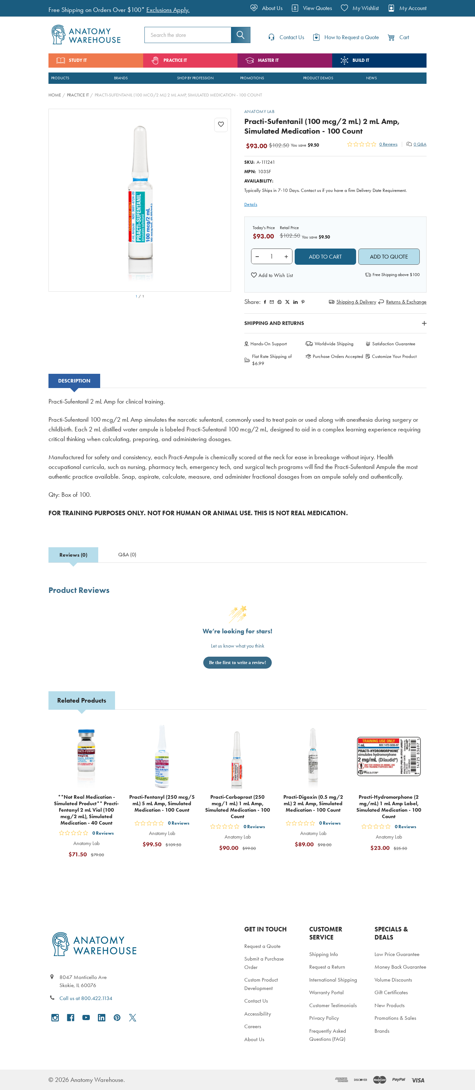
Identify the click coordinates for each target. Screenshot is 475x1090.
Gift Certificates (391, 992)
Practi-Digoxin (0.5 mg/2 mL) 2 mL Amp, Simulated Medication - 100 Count (313, 803)
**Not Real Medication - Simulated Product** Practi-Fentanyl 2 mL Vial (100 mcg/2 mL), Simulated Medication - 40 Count (86, 810)
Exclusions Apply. (168, 10)
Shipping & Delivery (356, 302)
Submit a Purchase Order (264, 962)
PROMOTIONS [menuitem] (252, 78)
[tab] (74, 381)
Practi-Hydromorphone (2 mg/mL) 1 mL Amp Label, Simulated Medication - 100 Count (388, 806)
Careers (252, 1026)
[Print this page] (279, 302)
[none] (140, 200)
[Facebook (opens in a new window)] (70, 1017)
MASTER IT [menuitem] (268, 60)
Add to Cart (90, 870)
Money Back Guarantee (400, 966)
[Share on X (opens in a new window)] (287, 302)
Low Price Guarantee (397, 954)
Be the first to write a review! (237, 662)
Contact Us (256, 1000)
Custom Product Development (261, 983)
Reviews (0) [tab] (73, 555)
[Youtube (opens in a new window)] (86, 1017)
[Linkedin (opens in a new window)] (295, 302)
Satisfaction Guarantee (393, 344)
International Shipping (333, 979)
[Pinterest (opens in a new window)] (302, 302)
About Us (254, 1039)
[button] (272, 275)
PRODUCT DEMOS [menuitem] (318, 78)
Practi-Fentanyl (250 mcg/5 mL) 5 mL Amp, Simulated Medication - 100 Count (162, 803)
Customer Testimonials (333, 1005)
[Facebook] (265, 302)
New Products (390, 1005)
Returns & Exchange (406, 302)
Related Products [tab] (81, 700)
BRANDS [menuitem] (121, 78)
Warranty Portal (326, 992)
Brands (382, 1031)
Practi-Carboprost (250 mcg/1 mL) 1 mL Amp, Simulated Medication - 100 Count (237, 806)
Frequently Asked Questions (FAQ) (327, 1035)
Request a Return (327, 966)
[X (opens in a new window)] (132, 1017)
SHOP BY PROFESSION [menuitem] (195, 78)
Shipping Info (323, 954)
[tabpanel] (237, 462)
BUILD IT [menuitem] (361, 60)
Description (74, 381)
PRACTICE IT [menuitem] (175, 60)
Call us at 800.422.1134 (85, 998)
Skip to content (20, 8)
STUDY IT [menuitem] (78, 60)
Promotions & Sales (395, 1018)
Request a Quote (262, 946)
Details (251, 204)
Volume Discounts (393, 979)
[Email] (272, 302)
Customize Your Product (394, 356)
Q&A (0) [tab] (127, 554)
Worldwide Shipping (334, 344)
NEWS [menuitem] (371, 78)
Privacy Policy (324, 1018)
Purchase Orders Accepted (338, 356)
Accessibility (257, 1013)
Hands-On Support (268, 344)
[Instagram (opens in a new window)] (55, 1017)
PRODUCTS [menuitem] (60, 78)
